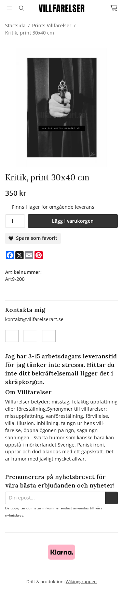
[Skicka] (111, 498)
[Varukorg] (114, 8)
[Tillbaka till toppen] (108, 575)
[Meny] (9, 8)
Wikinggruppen (81, 581)
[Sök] (21, 8)
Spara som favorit (35, 238)
